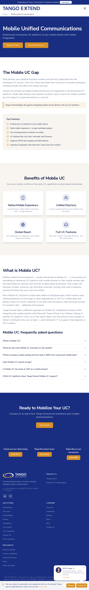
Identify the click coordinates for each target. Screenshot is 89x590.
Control (5, 519)
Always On (7, 535)
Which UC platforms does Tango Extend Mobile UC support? (30, 376)
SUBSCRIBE (73, 457)
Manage (71, 585)
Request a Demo (13, 45)
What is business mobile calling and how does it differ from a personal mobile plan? (40, 355)
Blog (48, 523)
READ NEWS (44, 454)
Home (5, 14)
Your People (7, 527)
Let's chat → (66, 577)
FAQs (5, 561)
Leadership (50, 511)
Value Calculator (9, 565)
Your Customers (8, 531)
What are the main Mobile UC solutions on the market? (27, 347)
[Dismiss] (84, 567)
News (48, 519)
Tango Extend (51, 479)
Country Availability (10, 554)
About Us (49, 507)
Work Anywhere (9, 539)
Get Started (44, 425)
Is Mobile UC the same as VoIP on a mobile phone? (25, 369)
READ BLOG (15, 454)
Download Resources (36, 45)
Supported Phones (9, 558)
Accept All (82, 585)
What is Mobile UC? (12, 340)
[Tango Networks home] (14, 475)
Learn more (43, 587)
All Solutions (7, 507)
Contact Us (50, 527)
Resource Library (9, 550)
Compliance (7, 523)
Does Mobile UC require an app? (17, 362)
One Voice (6, 511)
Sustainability (8, 515)
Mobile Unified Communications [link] (22, 14)
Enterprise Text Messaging (56, 483)
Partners (49, 515)
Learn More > (65, 2)
